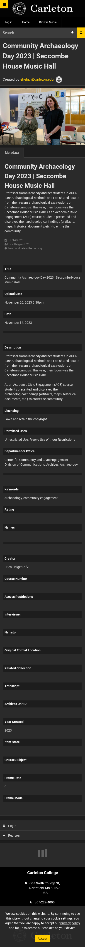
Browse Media (48, 22)
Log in (8, 22)
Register (13, 835)
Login (11, 825)
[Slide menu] (4, 4)
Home (25, 22)
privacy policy (70, 923)
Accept (42, 938)
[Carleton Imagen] (42, 8)
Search (81, 32)
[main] (42, 452)
